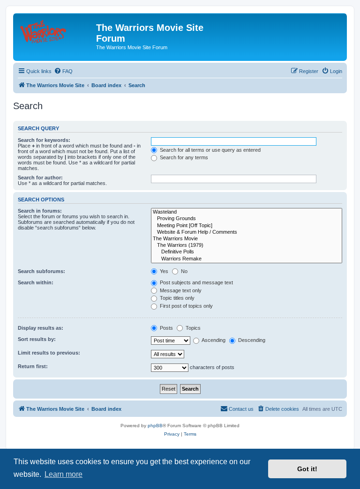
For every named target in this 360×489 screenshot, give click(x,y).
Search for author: (40, 177)
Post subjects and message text (195, 282)
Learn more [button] (63, 474)
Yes (163, 271)
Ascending (213, 340)
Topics (192, 328)
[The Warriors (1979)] (246, 245)
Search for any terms (183, 157)
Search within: (35, 282)
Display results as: (40, 328)
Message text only (180, 290)
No (184, 271)
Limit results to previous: (49, 353)
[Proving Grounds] (246, 218)
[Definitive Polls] (246, 252)
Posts (165, 328)
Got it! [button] (307, 469)
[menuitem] (63, 71)
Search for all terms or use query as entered (209, 150)
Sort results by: (37, 339)
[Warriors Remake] (246, 259)
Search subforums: (41, 271)
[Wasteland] (246, 212)
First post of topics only (185, 306)
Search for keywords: (44, 140)
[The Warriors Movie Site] (55, 30)
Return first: (33, 366)
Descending (251, 340)
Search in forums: (40, 211)
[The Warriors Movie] (246, 239)
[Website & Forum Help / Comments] (246, 232)
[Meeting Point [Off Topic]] (246, 225)
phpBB (155, 425)
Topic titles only (176, 298)
